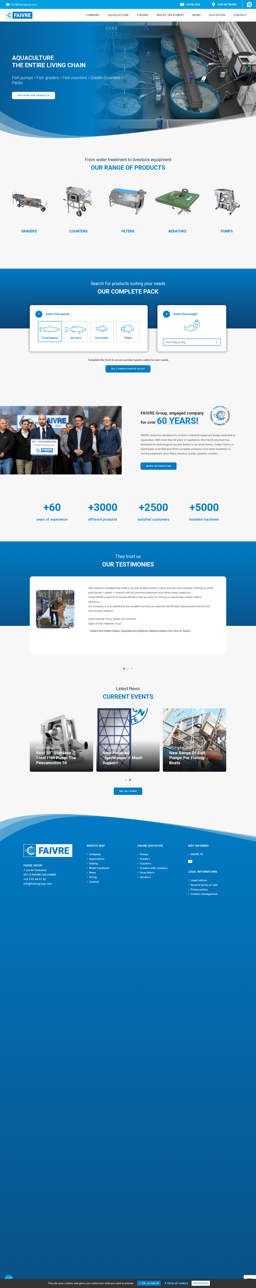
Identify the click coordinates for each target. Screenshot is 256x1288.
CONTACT (240, 15)
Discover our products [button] (33, 95)
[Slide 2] (128, 668)
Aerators (145, 877)
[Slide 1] (124, 668)
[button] (190, 862)
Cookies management (204, 894)
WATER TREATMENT (170, 15)
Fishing (93, 863)
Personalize (200, 1283)
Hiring (93, 877)
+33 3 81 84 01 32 (35, 879)
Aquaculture (96, 858)
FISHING (143, 15)
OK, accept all (150, 1283)
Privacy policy (199, 889)
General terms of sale (204, 885)
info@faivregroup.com (24, 4)
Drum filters (147, 872)
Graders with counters (154, 868)
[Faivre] (19, 15)
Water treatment (99, 868)
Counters (145, 863)
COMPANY (93, 15)
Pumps (144, 854)
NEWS (196, 15)
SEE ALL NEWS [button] (128, 791)
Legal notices (199, 880)
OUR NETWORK (227, 4)
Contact (94, 881)
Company (95, 854)
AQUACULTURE (118, 15)
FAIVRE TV (197, 854)
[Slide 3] (132, 668)
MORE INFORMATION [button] (158, 466)
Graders (145, 858)
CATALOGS (193, 4)
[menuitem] (22, 4)
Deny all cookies (177, 1283)
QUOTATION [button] (217, 15)
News (92, 872)
